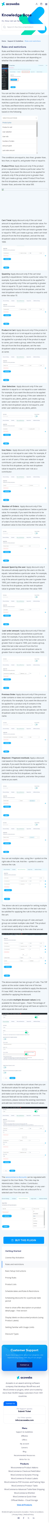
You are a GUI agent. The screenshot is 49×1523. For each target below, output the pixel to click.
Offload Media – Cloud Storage (24, 1500)
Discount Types (12, 1334)
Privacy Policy (17, 1514)
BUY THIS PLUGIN (25, 1240)
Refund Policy (29, 1514)
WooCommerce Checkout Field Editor (24, 1471)
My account (24, 1444)
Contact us (24, 1365)
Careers (24, 1447)
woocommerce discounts (16, 1177)
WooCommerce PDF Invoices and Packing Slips (24, 1482)
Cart (41, 5)
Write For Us (24, 1459)
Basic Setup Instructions (15, 1271)
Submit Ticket (24, 1411)
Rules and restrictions (14, 1264)
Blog (24, 1451)
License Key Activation (14, 1257)
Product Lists (10, 1284)
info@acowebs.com (24, 1420)
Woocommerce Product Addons (24, 1467)
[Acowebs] (10, 4)
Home (4, 41)
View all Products (24, 1505)
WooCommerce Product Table (24, 1485)
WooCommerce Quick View (24, 1496)
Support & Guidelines (15, 41)
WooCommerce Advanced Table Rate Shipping (24, 1489)
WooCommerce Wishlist (24, 1493)
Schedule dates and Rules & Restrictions (22, 1291)
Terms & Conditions (37, 1512)
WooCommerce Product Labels (24, 1478)
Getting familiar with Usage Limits (19, 1327)
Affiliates (24, 1436)
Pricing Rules (10, 1277)
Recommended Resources (24, 1455)
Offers (24, 1440)
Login (37, 4)
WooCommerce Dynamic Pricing (24, 1475)
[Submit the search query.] (4, 27)
